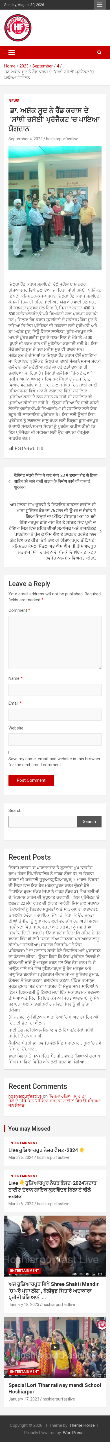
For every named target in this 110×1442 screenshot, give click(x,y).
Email (14, 703)
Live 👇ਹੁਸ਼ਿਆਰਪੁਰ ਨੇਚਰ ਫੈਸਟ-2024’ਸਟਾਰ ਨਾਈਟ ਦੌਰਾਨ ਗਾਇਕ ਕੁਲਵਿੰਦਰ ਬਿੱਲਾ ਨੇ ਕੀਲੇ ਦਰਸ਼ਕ (52, 1189)
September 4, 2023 (25, 139)
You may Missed (29, 1128)
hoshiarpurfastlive (62, 139)
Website (15, 728)
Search (14, 810)
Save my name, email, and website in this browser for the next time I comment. (54, 761)
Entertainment (23, 1143)
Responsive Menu (100, 5)
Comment (19, 610)
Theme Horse (82, 1425)
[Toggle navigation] (11, 52)
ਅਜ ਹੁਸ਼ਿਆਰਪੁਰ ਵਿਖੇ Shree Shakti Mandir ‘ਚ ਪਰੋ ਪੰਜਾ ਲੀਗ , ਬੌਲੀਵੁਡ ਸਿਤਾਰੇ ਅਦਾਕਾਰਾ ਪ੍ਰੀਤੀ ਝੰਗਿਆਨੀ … (53, 1290)
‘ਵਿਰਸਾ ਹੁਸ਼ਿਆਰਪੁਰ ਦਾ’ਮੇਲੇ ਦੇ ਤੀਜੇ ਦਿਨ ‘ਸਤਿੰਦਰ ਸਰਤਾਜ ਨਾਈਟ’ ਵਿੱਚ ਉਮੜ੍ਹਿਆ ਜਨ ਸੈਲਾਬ (54, 1101)
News (13, 101)
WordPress (73, 1432)
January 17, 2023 (23, 1399)
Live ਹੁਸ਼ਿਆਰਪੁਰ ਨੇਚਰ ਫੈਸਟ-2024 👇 (46, 1150)
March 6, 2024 (21, 1157)
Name (15, 678)
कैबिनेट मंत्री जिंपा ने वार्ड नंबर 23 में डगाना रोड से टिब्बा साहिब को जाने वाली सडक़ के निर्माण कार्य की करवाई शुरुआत (55, 481)
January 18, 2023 (23, 1304)
